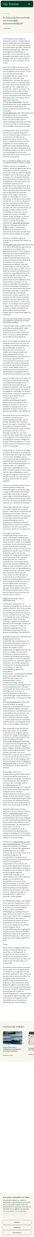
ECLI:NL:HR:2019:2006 (14, 102)
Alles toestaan (17, 1232)
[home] (11, 4)
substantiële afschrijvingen (21, 223)
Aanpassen (17, 1227)
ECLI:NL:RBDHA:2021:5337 (12, 113)
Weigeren (17, 1222)
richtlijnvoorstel (10, 785)
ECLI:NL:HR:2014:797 (14, 702)
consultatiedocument (16, 813)
